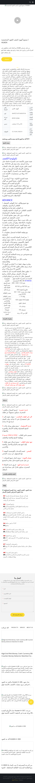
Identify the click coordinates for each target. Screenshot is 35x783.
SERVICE (22, 627)
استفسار (7, 59)
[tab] (17, 67)
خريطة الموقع (15, 780)
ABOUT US (30, 627)
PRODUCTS (14, 627)
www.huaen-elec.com (21, 778)
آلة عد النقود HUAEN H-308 (11, 739)
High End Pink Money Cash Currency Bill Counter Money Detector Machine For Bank (16, 654)
